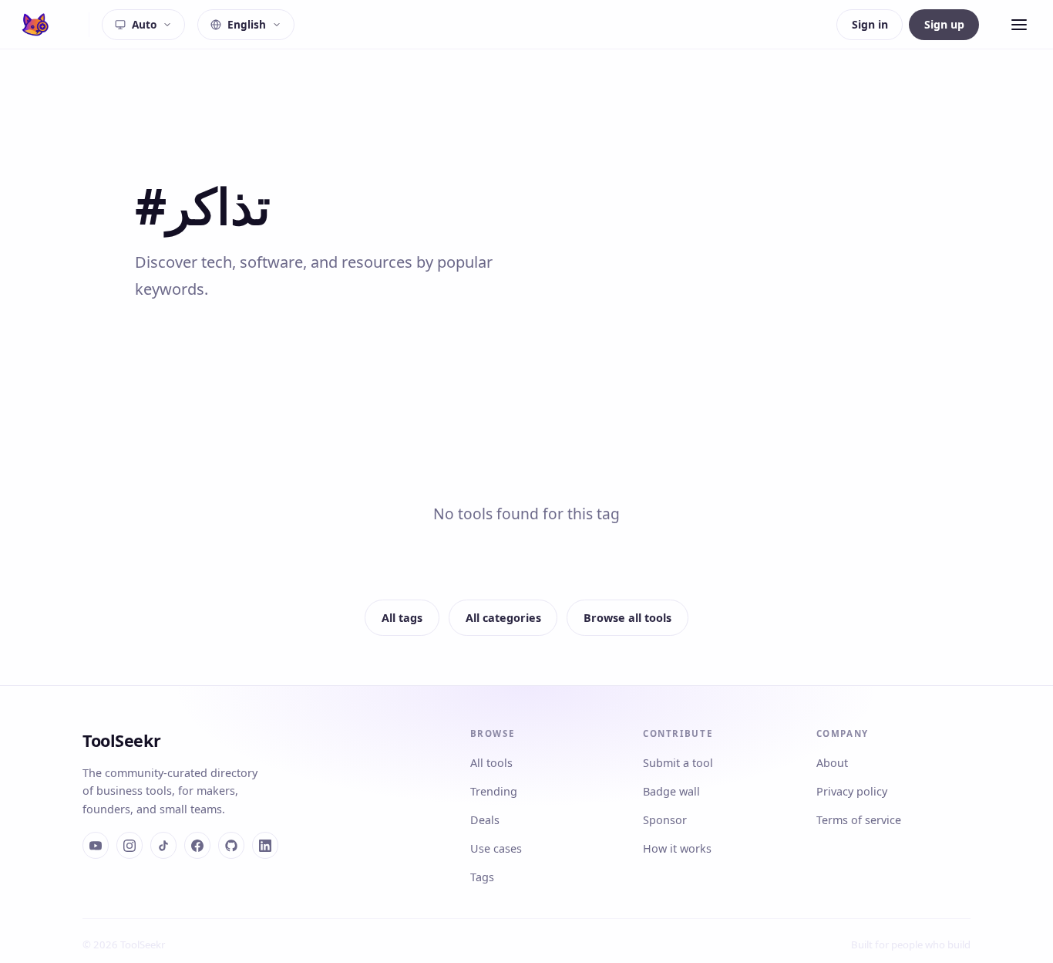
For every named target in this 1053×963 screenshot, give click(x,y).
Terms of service (858, 820)
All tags (402, 617)
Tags (482, 877)
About (832, 762)
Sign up (944, 24)
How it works (677, 848)
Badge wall (671, 791)
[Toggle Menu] (1019, 24)
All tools (491, 762)
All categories (503, 617)
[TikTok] (163, 845)
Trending (493, 791)
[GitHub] (231, 845)
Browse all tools (627, 617)
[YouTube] (95, 845)
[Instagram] (129, 845)
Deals (485, 820)
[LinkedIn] (265, 845)
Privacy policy (851, 791)
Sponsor (665, 820)
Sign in (870, 24)
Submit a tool (678, 762)
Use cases (496, 848)
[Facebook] (197, 845)
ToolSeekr (121, 740)
